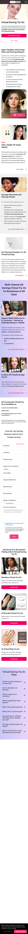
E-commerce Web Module (9, 408)
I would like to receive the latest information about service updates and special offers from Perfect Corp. (14, 530)
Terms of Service (16, 523)
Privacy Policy (9, 524)
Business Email (7, 486)
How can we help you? (9, 507)
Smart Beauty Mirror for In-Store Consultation (11, 414)
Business (12, 2)
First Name (6, 445)
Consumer (18, 2)
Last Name (6, 452)
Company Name (7, 459)
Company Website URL (9, 480)
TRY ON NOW (19, 115)
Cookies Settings (7, 931)
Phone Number (7, 493)
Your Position (7, 473)
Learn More (14, 587)
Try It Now (14, 40)
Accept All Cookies (20, 931)
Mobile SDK (5, 410)
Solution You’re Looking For (11, 466)
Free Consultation (14, 35)
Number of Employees (9, 500)
